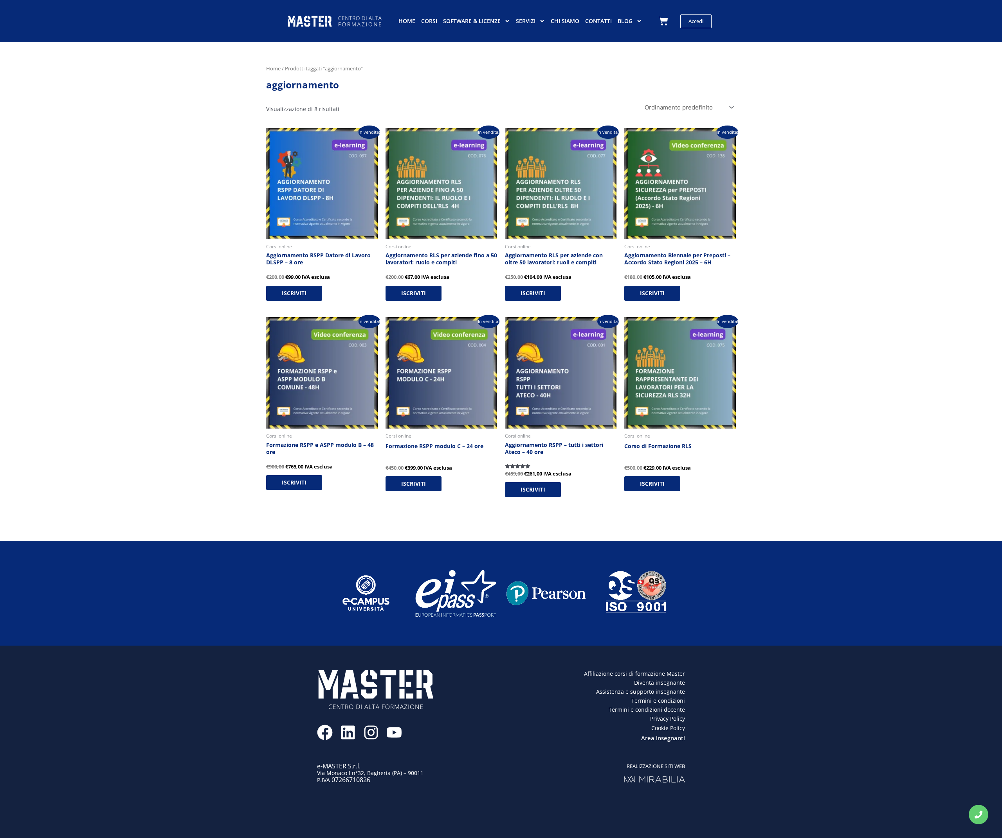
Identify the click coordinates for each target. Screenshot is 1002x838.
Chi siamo (565, 21)
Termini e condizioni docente (647, 709)
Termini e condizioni (658, 700)
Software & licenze (472, 21)
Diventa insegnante (659, 682)
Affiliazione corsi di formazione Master (634, 673)
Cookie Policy (668, 728)
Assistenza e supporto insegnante (640, 691)
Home (406, 21)
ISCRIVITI (294, 293)
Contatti (598, 21)
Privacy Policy (667, 718)
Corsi (429, 21)
